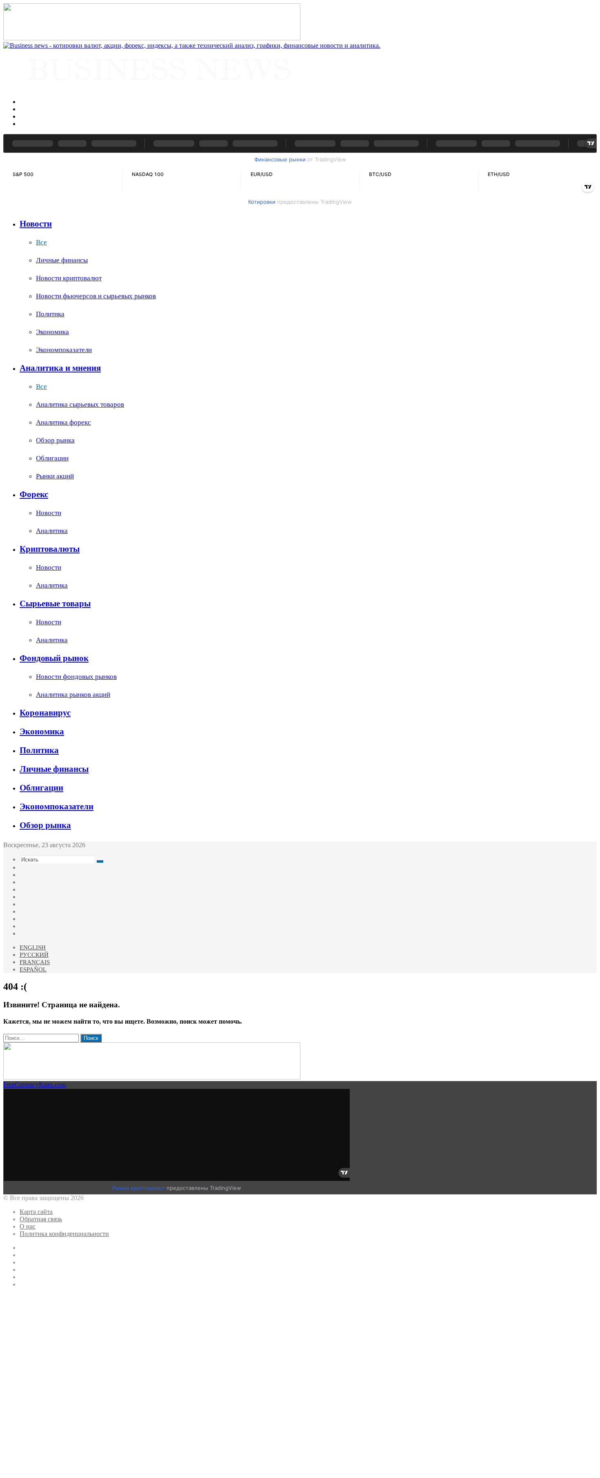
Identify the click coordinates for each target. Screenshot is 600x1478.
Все (41, 242)
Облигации (52, 458)
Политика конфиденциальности (64, 1233)
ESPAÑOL (33, 969)
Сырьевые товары (55, 603)
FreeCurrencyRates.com (34, 1084)
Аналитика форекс (63, 422)
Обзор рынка (55, 440)
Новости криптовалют (69, 278)
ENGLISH (33, 947)
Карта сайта (36, 1211)
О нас (28, 1226)
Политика (50, 314)
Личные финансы (62, 260)
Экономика (52, 332)
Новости (36, 224)
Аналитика (52, 531)
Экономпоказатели (64, 350)
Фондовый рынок (54, 658)
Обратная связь (41, 1219)
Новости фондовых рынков (76, 677)
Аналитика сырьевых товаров (80, 404)
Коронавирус (45, 713)
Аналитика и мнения (60, 368)
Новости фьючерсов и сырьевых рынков (96, 296)
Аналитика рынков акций (73, 694)
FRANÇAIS (35, 962)
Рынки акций (55, 476)
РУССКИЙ (34, 955)
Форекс (34, 494)
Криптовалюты (50, 549)
